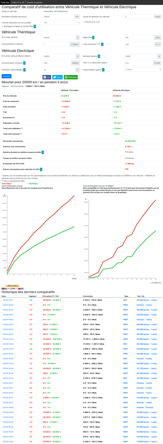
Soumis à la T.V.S (92, 22)
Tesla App (5, 2)
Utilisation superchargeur (13, 70)
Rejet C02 (88, 37)
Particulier (48, 11)
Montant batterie (91, 56)
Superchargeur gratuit (93, 70)
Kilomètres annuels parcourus (14, 17)
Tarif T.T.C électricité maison (95, 63)
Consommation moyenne (12, 44)
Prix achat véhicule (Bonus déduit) (16, 56)
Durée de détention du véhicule (96, 17)
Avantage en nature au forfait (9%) (19, 26)
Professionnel (62, 11)
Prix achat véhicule (10, 37)
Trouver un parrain (34, 2)
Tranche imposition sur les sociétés (16, 23)
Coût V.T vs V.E (18, 2)
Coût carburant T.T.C (92, 44)
